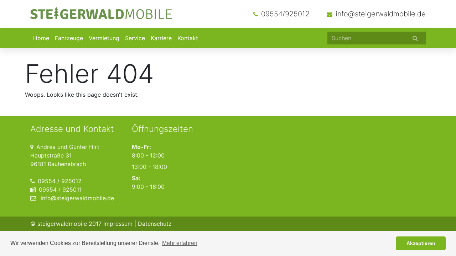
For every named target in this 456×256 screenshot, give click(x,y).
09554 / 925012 (60, 181)
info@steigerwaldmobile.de (381, 14)
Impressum (118, 223)
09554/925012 (285, 14)
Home (41, 38)
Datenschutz (155, 223)
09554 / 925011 (60, 189)
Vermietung (104, 38)
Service (135, 38)
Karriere (161, 38)
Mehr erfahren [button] (179, 243)
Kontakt (187, 38)
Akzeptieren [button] (420, 243)
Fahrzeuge (69, 38)
